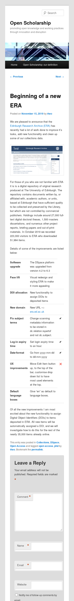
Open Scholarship (30, 22)
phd (56, 446)
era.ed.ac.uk (37, 311)
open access (46, 446)
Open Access (17, 446)
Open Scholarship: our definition (40, 64)
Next (60, 76)
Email (23, 565)
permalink (37, 449)
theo (49, 113)
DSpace (54, 442)
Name (23, 545)
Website (21, 584)
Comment (24, 497)
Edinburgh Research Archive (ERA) (30, 126)
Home (14, 64)
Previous (16, 76)
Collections (43, 442)
